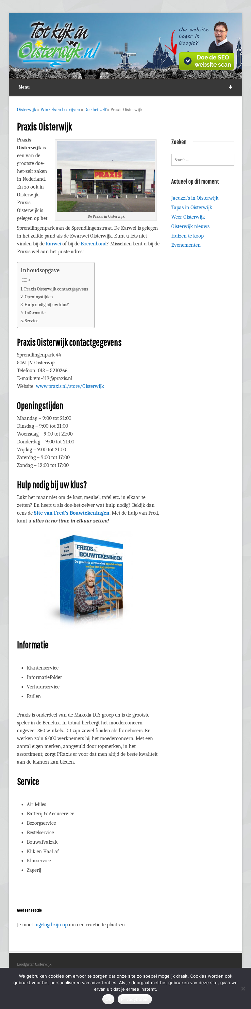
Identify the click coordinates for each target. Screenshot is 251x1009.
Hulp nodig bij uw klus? (47, 304)
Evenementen (186, 245)
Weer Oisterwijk (188, 217)
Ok (108, 999)
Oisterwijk (26, 109)
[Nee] (243, 988)
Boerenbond (94, 244)
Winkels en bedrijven (60, 109)
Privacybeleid (135, 999)
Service (31, 320)
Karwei (54, 244)
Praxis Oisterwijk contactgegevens (56, 289)
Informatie (35, 313)
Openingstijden (39, 297)
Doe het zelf (95, 109)
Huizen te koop (187, 236)
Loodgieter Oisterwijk (34, 964)
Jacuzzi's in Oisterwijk (194, 198)
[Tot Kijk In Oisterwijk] (59, 44)
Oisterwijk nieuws (190, 226)
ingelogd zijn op (51, 925)
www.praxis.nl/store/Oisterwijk (70, 386)
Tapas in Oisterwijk (191, 207)
